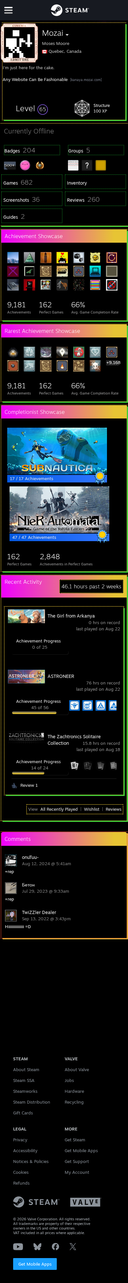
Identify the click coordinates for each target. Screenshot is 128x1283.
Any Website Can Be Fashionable (35, 79)
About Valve (77, 1069)
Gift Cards (23, 1112)
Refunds (21, 1183)
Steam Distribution (31, 1102)
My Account (77, 1172)
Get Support (77, 1161)
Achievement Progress (38, 640)
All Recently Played (59, 809)
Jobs (69, 1080)
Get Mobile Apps (35, 1264)
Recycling (74, 1102)
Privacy (20, 1139)
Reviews (113, 809)
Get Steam (75, 1139)
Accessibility (25, 1150)
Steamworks (25, 1091)
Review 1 (29, 785)
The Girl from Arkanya (71, 616)
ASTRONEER (61, 676)
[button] (32, 108)
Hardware (74, 1091)
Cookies (21, 1172)
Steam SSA (23, 1080)
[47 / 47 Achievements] (59, 531)
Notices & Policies (31, 1161)
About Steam (26, 1069)
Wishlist (91, 809)
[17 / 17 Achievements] (57, 472)
